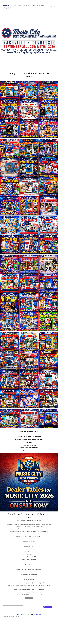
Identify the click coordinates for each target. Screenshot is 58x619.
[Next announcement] (55, 1)
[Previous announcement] (3, 1)
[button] (49, 7)
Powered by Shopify (11, 616)
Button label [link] (29, 598)
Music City (6, 616)
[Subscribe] (22, 606)
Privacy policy (17, 616)
